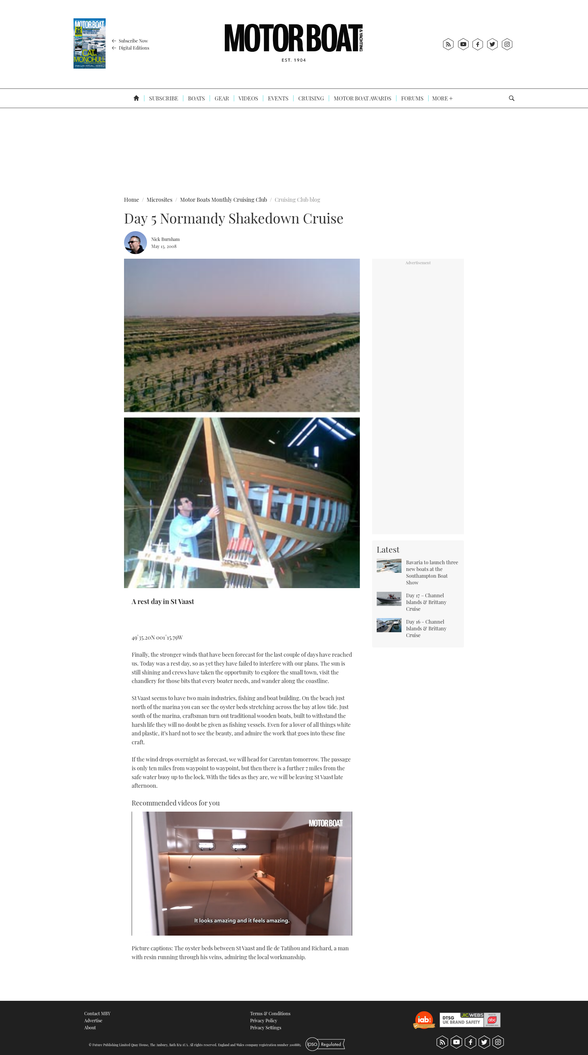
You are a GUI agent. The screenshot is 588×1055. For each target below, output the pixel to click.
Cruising (310, 98)
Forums (412, 98)
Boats (196, 98)
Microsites (159, 199)
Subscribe (163, 98)
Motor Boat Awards (362, 98)
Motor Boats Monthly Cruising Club (223, 199)
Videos (248, 98)
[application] (242, 874)
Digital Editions (133, 48)
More (440, 98)
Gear (221, 98)
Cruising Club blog (297, 199)
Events (277, 98)
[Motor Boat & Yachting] (294, 44)
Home (131, 199)
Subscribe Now (133, 41)
